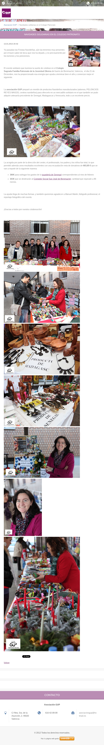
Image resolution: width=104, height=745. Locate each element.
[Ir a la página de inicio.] (6, 14)
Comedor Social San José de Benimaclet (52, 179)
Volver (7, 663)
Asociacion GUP (10, 25)
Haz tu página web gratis (50, 739)
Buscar (3, 3)
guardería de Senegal (52, 175)
